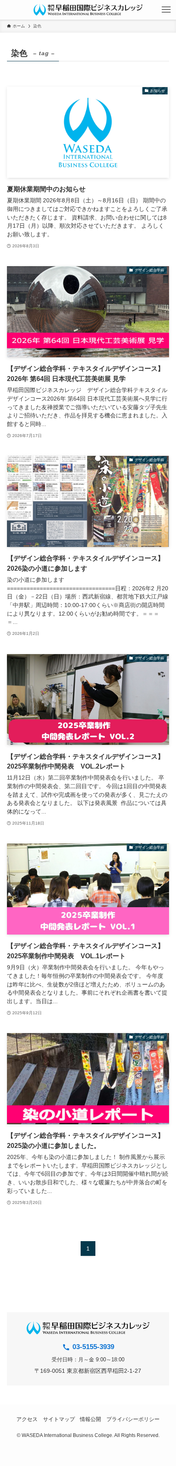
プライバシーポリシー (133, 1419)
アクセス (27, 1419)
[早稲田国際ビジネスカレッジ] (88, 10)
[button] (166, 10)
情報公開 (90, 1419)
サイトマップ (59, 1419)
